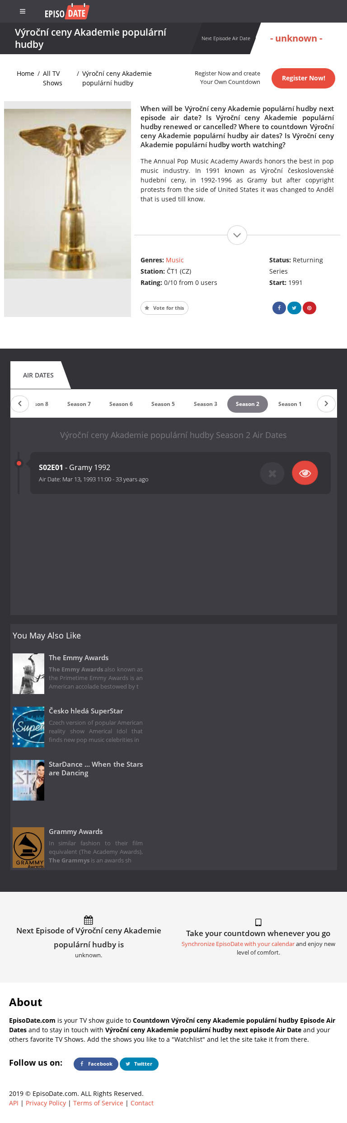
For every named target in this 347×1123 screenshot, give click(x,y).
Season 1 (290, 404)
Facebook (100, 1063)
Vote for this (168, 307)
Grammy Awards (76, 831)
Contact (142, 1103)
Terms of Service (98, 1103)
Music (175, 260)
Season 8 (36, 404)
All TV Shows (52, 78)
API (14, 1103)
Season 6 (121, 404)
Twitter (142, 1063)
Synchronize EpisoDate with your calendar (238, 944)
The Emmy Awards (78, 657)
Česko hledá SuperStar (86, 711)
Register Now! (303, 78)
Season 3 (205, 404)
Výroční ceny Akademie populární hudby (117, 78)
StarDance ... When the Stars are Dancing (96, 768)
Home (25, 73)
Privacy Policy (46, 1103)
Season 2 (247, 404)
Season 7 (79, 404)
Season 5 (163, 404)
